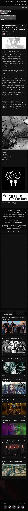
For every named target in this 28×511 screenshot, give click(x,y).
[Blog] (1, 22)
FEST (12, 4)
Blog (4, 11)
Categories (8, 11)
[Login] (25, 1)
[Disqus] (14, 253)
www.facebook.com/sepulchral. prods (11, 204)
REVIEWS (18, 4)
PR (6, 1)
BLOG (18, 1)
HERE (9, 66)
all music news (4, 13)
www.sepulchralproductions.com (10, 202)
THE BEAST (8, 33)
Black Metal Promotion (17, 56)
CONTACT (24, 4)
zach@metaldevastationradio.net (14, 222)
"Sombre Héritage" (9, 54)
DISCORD (24, 7)
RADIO (22, 1)
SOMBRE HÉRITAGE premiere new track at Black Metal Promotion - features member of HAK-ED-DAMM (8, 17)
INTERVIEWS (11, 1)
